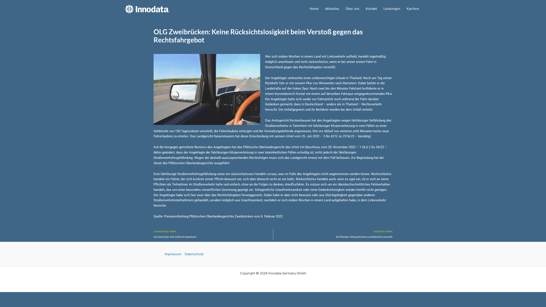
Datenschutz (194, 254)
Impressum (173, 254)
